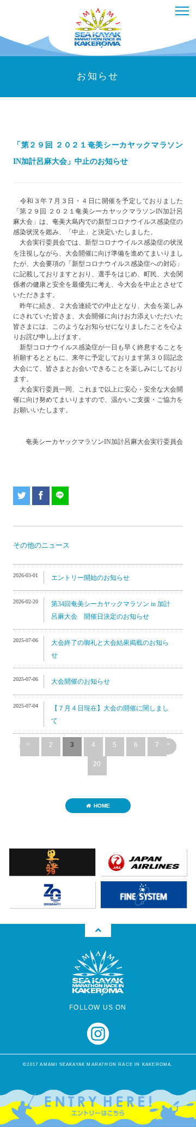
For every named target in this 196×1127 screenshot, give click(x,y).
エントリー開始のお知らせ (90, 578)
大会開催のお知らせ (80, 681)
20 (97, 764)
